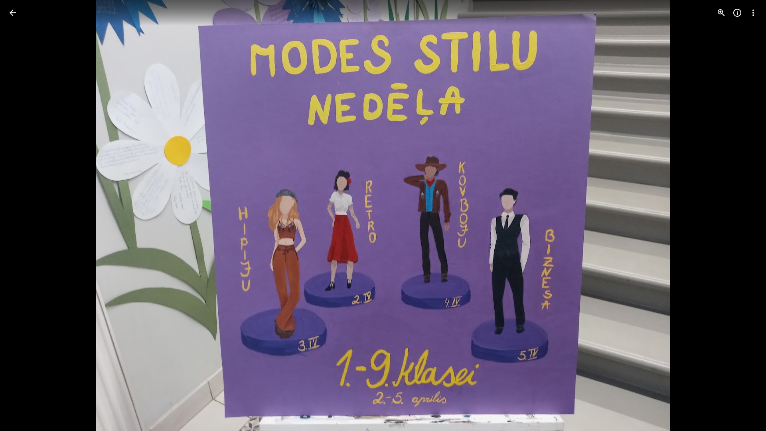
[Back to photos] (12, 12)
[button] (743, 215)
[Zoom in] (721, 13)
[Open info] (737, 13)
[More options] (753, 13)
